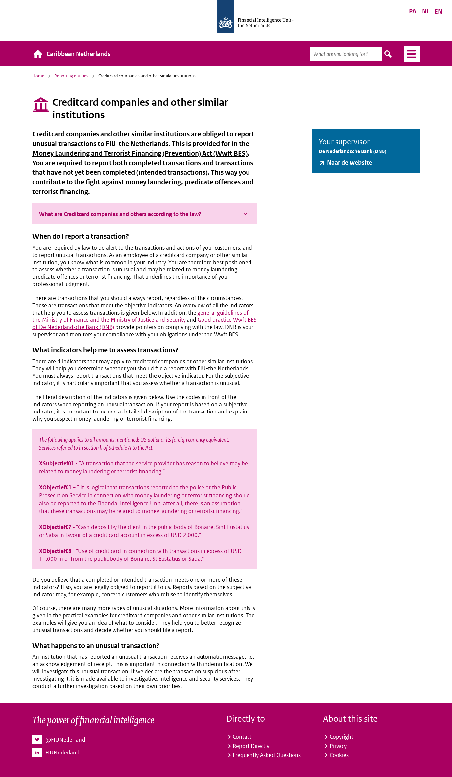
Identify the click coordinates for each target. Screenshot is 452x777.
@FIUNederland (65, 739)
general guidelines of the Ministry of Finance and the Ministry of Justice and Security (140, 316)
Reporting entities (71, 76)
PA (412, 11)
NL (425, 11)
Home (38, 76)
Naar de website (349, 162)
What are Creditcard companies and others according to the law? (120, 214)
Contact (242, 736)
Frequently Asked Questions (267, 755)
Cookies (339, 755)
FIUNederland (62, 752)
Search (388, 54)
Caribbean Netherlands (78, 54)
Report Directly (251, 746)
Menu (409, 54)
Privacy (338, 746)
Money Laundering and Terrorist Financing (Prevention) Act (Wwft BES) (140, 153)
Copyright (341, 736)
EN (438, 11)
